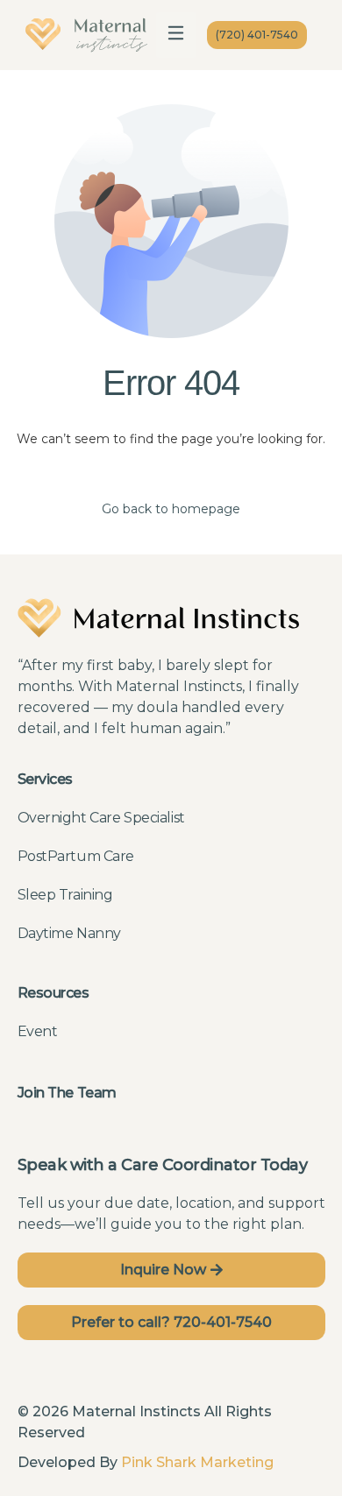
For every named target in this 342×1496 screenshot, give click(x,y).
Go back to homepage (171, 509)
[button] (176, 35)
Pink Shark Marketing (197, 1462)
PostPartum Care (76, 856)
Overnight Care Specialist (101, 817)
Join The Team (67, 1092)
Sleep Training (65, 894)
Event (38, 1031)
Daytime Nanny (69, 933)
